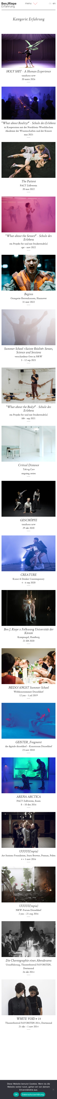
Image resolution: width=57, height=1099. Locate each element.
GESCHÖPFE (28, 520)
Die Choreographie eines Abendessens (28, 961)
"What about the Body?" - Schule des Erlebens (28, 409)
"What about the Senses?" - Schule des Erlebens (28, 238)
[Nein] (53, 1089)
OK (16, 1094)
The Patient (28, 181)
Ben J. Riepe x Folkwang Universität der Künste (28, 631)
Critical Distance (28, 465)
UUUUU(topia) (28, 851)
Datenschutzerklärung (33, 1094)
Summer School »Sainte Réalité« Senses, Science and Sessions (28, 350)
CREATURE (28, 575)
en (54, 3)
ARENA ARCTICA (28, 797)
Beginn (28, 294)
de (50, 3)
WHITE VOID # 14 (28, 1019)
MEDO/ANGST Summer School (28, 688)
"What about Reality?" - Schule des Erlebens (28, 123)
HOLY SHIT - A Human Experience (28, 71)
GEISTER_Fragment (28, 742)
